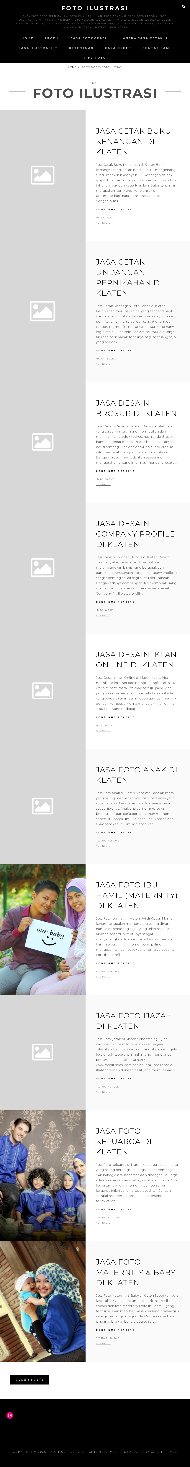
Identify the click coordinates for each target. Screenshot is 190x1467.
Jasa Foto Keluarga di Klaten (124, 1141)
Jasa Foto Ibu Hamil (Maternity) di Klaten (137, 895)
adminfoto (103, 223)
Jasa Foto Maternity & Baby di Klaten (136, 1272)
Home (27, 38)
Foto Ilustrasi (95, 8)
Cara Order (118, 48)
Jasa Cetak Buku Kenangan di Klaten (133, 141)
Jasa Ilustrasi (36, 48)
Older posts (30, 1379)
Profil (52, 38)
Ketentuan (81, 48)
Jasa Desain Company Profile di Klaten (135, 534)
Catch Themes (164, 1451)
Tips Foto (95, 58)
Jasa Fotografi (89, 38)
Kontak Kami (156, 48)
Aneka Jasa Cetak (143, 38)
